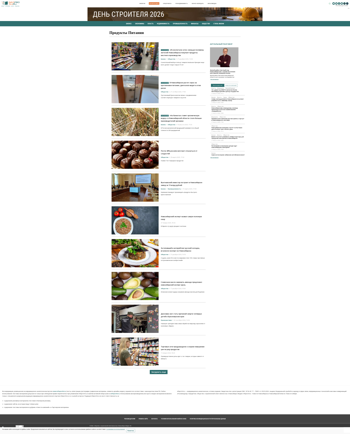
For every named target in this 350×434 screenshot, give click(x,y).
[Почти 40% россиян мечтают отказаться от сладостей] (135, 155)
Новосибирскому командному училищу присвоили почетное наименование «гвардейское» (224, 109)
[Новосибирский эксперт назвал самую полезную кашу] (135, 220)
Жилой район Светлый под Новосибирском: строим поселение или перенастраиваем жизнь (222, 71)
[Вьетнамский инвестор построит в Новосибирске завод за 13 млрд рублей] (135, 187)
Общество (171, 59)
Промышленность (174, 189)
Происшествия (166, 320)
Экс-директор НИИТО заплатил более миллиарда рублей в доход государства (225, 90)
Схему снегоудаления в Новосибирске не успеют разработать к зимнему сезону (227, 99)
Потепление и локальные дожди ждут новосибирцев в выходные (224, 146)
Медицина (220, 88)
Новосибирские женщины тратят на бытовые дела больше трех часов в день (226, 128)
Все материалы (214, 79)
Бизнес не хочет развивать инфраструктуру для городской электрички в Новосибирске (227, 137)
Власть (213, 88)
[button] (329, 3)
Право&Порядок (230, 88)
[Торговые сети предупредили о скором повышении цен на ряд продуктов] (135, 352)
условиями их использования (116, 429)
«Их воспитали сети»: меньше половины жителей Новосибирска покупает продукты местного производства (182, 52)
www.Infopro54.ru (59, 391)
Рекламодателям (342, 5)
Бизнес (163, 59)
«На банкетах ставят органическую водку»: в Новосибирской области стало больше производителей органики (181, 118)
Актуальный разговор (221, 44)
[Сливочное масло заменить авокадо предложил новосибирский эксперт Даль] (135, 286)
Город (225, 97)
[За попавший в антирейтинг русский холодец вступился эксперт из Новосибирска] (135, 253)
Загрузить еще (158, 372)
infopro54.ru (115, 394)
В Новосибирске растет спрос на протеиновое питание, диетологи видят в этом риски (181, 85)
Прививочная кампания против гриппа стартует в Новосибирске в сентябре (227, 119)
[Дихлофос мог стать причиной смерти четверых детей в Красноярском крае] (135, 319)
